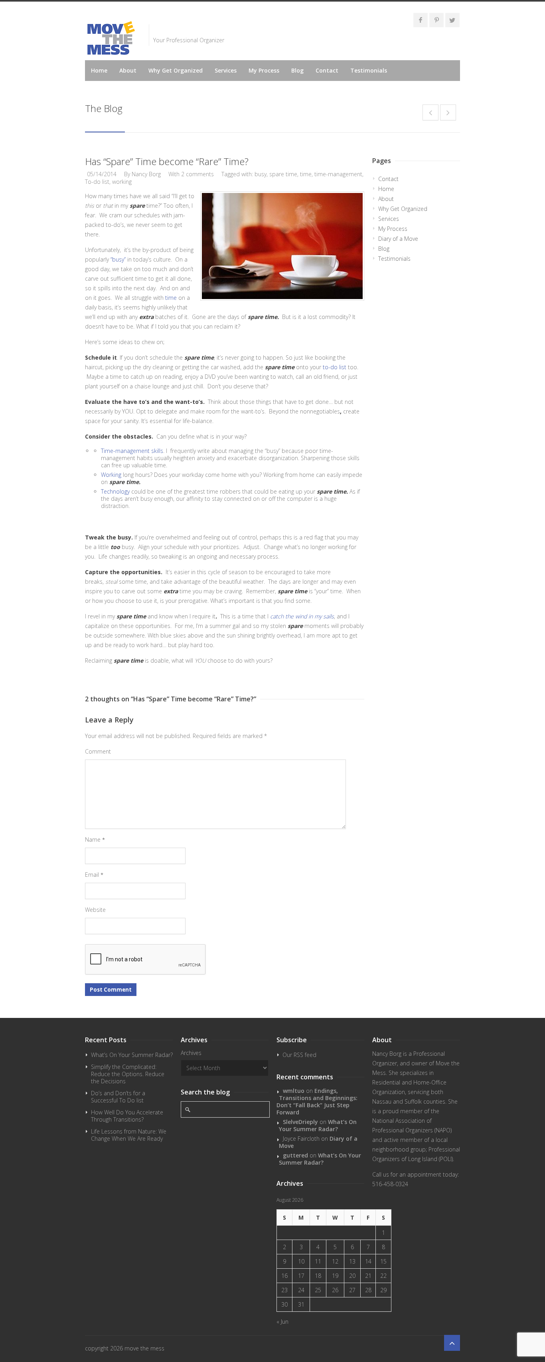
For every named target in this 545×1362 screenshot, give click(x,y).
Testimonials (368, 70)
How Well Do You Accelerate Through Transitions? (127, 1115)
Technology (116, 491)
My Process (264, 70)
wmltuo (293, 1090)
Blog (297, 70)
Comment (98, 751)
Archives (191, 1053)
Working (112, 474)
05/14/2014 (102, 174)
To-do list (97, 181)
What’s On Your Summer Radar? (132, 1055)
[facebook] (420, 20)
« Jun (282, 1321)
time (306, 174)
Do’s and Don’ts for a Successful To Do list (118, 1096)
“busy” (118, 259)
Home (99, 70)
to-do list (335, 367)
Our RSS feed (299, 1055)
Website (95, 909)
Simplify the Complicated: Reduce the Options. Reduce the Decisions (127, 1074)
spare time (283, 174)
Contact (327, 70)
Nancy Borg (146, 174)
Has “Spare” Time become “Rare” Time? (167, 161)
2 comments (197, 174)
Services (226, 70)
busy (261, 174)
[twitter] (452, 20)
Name (95, 839)
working (122, 181)
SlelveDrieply (300, 1122)
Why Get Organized (175, 70)
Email (94, 874)
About (127, 70)
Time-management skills (132, 451)
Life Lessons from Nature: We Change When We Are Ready (128, 1135)
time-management (338, 174)
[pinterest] (436, 20)
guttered (295, 1155)
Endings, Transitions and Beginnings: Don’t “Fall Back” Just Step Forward (316, 1101)
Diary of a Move (398, 238)
